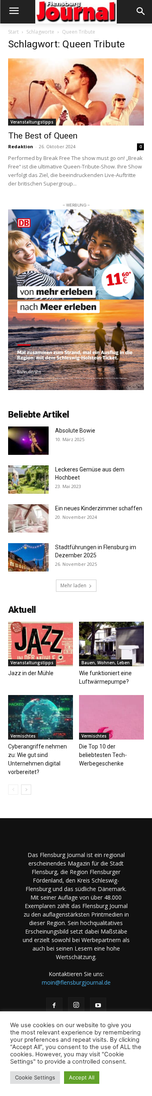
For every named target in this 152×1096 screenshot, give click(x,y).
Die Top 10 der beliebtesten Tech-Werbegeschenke (103, 755)
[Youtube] (98, 1006)
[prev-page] (13, 790)
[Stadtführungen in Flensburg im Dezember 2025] (28, 557)
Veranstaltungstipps (32, 122)
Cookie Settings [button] (35, 1077)
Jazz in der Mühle (31, 673)
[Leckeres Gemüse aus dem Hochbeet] (28, 479)
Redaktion (20, 146)
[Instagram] (76, 1005)
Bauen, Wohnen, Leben (105, 662)
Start (13, 31)
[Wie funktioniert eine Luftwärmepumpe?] (111, 644)
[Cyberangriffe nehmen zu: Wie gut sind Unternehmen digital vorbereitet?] (40, 717)
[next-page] (26, 790)
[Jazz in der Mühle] (40, 644)
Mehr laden (73, 585)
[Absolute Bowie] (28, 440)
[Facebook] (54, 1006)
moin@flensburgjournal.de (76, 982)
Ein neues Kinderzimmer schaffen (98, 508)
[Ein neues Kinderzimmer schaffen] (28, 518)
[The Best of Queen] (76, 91)
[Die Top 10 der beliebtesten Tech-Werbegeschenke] (111, 717)
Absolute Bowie (75, 430)
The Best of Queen (42, 136)
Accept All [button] (81, 1077)
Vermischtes (23, 736)
